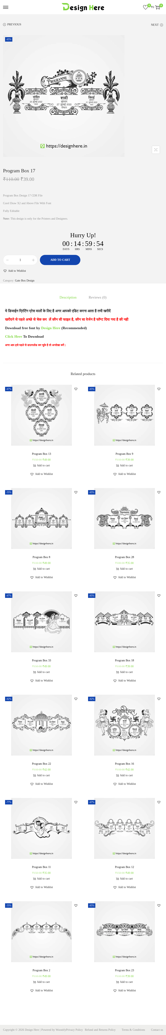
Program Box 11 (41, 867)
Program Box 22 (41, 763)
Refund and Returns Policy (100, 1029)
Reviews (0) (97, 297)
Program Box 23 (124, 970)
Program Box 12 (124, 867)
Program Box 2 (41, 970)
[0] (145, 7)
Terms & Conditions (133, 1029)
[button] (14, 271)
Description (68, 297)
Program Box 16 (124, 763)
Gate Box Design (24, 280)
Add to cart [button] (43, 465)
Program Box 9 (124, 453)
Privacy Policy (74, 1029)
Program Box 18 (124, 660)
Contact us (157, 1029)
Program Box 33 (41, 660)
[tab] (68, 297)
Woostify (61, 1029)
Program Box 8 (41, 557)
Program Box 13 (41, 453)
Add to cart (60, 259)
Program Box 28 (124, 557)
